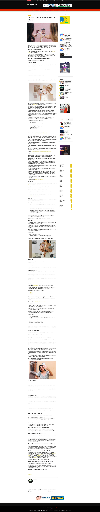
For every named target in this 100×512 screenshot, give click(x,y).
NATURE (61, 206)
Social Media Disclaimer (62, 510)
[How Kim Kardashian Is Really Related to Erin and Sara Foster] (62, 82)
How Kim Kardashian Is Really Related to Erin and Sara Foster (67, 82)
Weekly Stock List (66, 85)
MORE (53, 10)
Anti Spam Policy (39, 510)
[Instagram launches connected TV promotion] (62, 54)
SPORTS (61, 175)
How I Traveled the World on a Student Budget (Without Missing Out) (32, 490)
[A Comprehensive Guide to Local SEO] (62, 93)
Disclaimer (47, 510)
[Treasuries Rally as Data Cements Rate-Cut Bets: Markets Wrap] (62, 89)
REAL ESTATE (62, 166)
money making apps (35, 285)
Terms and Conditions (68, 510)
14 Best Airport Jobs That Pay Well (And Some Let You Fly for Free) (52, 490)
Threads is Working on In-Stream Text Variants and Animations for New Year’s (67, 123)
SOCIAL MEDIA (47, 10)
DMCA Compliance (51, 510)
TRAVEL (61, 201)
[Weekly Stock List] (62, 86)
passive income (35, 104)
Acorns (41, 454)
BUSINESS (36, 10)
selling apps (35, 339)
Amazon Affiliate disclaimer (33, 510)
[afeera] (32, 4)
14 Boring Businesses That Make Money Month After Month (42, 489)
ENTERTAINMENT (41, 10)
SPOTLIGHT (32, 10)
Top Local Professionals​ (64, 10)
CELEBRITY (61, 176)
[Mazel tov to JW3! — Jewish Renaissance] (62, 97)
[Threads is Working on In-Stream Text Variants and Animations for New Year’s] (62, 123)
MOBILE (61, 181)
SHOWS (61, 165)
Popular (62, 119)
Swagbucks (31, 293)
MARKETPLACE (58, 10)
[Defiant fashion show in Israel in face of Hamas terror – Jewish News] (62, 138)
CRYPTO (61, 191)
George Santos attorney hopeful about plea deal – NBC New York (67, 131)
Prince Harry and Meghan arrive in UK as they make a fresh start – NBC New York (68, 45)
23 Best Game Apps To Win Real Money (40, 301)
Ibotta (29, 455)
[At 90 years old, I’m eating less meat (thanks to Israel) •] (62, 134)
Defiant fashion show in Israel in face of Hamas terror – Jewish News (67, 138)
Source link (29, 474)
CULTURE (61, 195)
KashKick (31, 292)
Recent (69, 119)
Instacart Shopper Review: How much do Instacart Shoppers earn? (41, 151)
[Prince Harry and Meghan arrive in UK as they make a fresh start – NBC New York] (62, 45)
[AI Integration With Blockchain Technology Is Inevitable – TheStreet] (62, 127)
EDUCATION (61, 205)
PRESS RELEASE (62, 170)
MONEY (61, 196)
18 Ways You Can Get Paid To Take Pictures (41, 132)
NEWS (28, 10)
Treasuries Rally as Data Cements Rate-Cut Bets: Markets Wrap (67, 89)
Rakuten (35, 457)
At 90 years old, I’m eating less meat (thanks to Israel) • (68, 135)
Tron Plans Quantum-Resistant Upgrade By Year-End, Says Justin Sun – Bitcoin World (42, 0)
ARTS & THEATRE (62, 200)
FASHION (61, 186)
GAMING (61, 180)
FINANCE (61, 185)
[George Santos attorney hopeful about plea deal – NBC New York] (62, 131)
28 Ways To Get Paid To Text (39, 179)
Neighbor (38, 455)
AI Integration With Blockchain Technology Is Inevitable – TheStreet (67, 127)
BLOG (51, 10)
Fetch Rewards (54, 453)
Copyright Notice (43, 510)
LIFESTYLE (61, 190)
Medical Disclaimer (56, 510)
